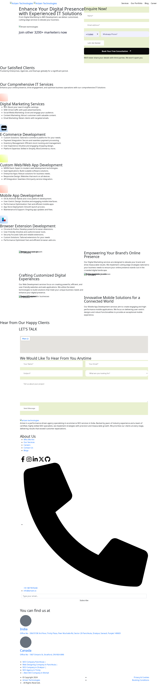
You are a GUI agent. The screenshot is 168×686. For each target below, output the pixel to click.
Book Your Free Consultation (116, 51)
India (24, 629)
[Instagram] (29, 459)
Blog (147, 3)
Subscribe (84, 600)
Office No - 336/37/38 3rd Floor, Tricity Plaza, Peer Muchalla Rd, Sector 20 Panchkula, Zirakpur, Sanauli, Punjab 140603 (70, 633)
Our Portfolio (137, 3)
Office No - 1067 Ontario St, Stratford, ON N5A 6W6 (42, 654)
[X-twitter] (41, 459)
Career (154, 3)
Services (125, 3)
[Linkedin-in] (35, 459)
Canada (25, 650)
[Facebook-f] (23, 459)
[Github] (47, 459)
